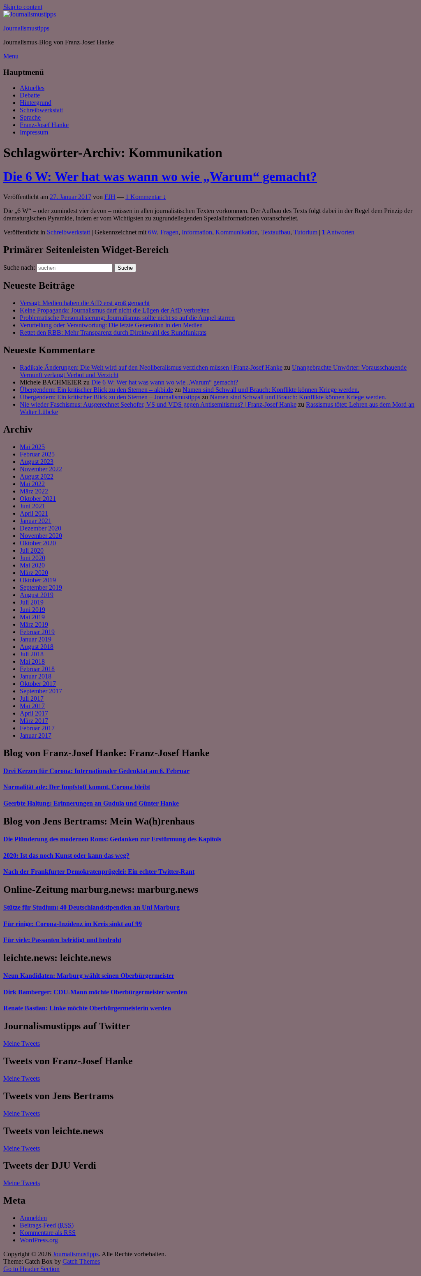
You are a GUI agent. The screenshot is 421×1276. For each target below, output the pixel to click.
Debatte (30, 95)
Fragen (169, 232)
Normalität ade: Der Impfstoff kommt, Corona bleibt (76, 786)
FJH (110, 196)
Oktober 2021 (38, 498)
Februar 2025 (37, 454)
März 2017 (34, 720)
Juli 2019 (32, 602)
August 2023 (36, 461)
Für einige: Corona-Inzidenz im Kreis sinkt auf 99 (72, 923)
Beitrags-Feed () (47, 1225)
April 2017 (34, 713)
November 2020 (41, 535)
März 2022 (34, 491)
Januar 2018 (35, 676)
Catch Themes (81, 1261)
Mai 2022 (32, 483)
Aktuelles (32, 87)
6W (152, 232)
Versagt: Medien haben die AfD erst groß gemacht (85, 302)
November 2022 (41, 468)
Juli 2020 (32, 550)
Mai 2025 (32, 446)
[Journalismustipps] (29, 14)
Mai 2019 (32, 617)
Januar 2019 (35, 639)
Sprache (30, 117)
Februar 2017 (37, 728)
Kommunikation (236, 232)
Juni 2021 (32, 506)
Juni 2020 (32, 557)
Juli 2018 (32, 654)
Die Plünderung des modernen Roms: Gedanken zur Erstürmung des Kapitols (112, 839)
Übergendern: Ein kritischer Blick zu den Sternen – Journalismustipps (110, 397)
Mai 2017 (32, 705)
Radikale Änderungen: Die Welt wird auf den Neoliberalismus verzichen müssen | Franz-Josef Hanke (151, 367)
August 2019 (36, 594)
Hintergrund (35, 102)
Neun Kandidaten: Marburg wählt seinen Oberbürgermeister (88, 975)
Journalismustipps (26, 28)
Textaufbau (275, 232)
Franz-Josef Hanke (44, 124)
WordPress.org (39, 1240)
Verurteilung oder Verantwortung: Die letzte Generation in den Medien (111, 325)
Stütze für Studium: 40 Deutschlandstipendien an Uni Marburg (91, 907)
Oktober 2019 (38, 580)
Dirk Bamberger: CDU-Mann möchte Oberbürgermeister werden (95, 992)
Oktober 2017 (38, 683)
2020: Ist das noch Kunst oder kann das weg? (66, 855)
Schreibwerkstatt (41, 110)
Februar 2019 (37, 631)
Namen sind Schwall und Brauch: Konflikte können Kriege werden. (271, 389)
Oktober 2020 (38, 543)
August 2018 (36, 646)
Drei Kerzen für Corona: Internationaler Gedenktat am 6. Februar (96, 770)
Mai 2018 (32, 661)
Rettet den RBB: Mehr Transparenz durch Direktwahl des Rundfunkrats (113, 332)
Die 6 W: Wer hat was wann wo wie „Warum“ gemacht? (160, 176)
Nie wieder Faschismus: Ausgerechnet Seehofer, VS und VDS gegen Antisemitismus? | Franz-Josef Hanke (158, 404)
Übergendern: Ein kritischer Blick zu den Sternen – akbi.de (96, 389)
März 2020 (34, 572)
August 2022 (36, 476)
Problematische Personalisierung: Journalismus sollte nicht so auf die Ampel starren (127, 317)
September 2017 (41, 691)
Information (197, 232)
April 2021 (34, 513)
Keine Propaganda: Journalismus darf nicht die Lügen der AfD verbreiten (115, 310)
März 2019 (34, 624)
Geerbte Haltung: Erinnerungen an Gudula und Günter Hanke (91, 803)
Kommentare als (48, 1232)
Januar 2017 (35, 735)
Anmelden (33, 1217)
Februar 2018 (37, 668)
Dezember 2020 (40, 528)
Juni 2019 (32, 609)
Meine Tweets (21, 1043)
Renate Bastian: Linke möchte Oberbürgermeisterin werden (87, 1008)
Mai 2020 (32, 565)
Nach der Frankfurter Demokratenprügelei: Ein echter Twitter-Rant (98, 871)
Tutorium (305, 232)
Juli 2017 (32, 698)
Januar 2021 (35, 520)
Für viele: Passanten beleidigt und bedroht (62, 939)
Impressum (34, 132)
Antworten (338, 232)
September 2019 (41, 587)
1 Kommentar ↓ (145, 196)
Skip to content (22, 6)
